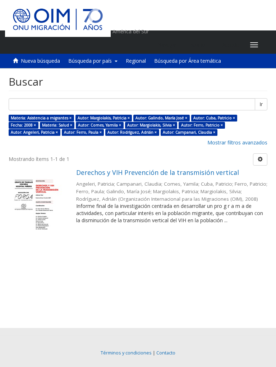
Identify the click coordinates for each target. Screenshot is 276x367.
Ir (261, 104)
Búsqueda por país (91, 60)
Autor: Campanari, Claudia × (189, 132)
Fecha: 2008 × (23, 125)
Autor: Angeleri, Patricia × (34, 132)
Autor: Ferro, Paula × (83, 132)
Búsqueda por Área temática (187, 60)
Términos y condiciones (126, 353)
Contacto (165, 353)
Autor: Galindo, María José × (161, 117)
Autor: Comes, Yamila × (99, 125)
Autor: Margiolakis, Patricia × (104, 117)
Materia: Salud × (57, 125)
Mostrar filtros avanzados (237, 142)
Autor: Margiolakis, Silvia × (151, 125)
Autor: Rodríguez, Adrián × (132, 132)
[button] (200, 45)
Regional (136, 60)
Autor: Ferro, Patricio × (202, 125)
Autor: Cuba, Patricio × (214, 117)
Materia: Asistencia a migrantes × (41, 117)
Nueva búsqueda (40, 60)
